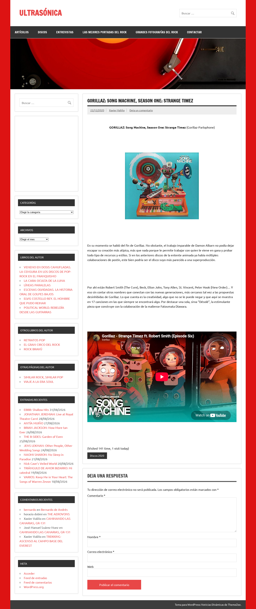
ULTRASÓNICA (40, 12)
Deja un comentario (141, 110)
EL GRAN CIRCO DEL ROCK (42, 344)
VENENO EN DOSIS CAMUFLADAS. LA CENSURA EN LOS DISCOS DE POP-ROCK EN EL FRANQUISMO (45, 271)
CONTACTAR (194, 32)
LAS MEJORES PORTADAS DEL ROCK (105, 32)
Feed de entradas (35, 578)
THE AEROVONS (58, 514)
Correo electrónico (100, 551)
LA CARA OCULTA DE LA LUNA (44, 280)
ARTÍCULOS (22, 32)
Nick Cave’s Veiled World (40, 463)
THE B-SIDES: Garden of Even (43, 436)
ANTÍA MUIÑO (33, 423)
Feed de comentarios (38, 582)
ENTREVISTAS (64, 32)
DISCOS (42, 32)
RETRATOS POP (34, 340)
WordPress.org (34, 587)
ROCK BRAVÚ (33, 349)
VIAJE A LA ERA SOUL (39, 381)
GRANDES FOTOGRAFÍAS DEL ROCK (157, 32)
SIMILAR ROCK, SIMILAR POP (43, 377)
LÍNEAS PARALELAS (37, 285)
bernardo (30, 509)
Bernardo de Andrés (54, 509)
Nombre (94, 536)
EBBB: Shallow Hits (36, 409)
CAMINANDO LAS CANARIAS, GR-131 (44, 532)
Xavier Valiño (117, 110)
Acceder (29, 573)
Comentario (96, 495)
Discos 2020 (97, 455)
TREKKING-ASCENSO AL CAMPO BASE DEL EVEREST (41, 541)
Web (90, 566)
